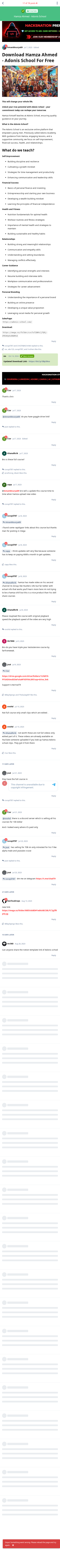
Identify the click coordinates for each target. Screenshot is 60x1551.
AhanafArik (10, 582)
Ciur (7, 671)
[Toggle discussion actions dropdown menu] (57, 3)
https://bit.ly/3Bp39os (39, 361)
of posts (29, 3)
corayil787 (10, 879)
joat (7, 847)
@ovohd (7, 818)
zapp (7, 551)
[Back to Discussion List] (3, 3)
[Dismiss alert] (12, 1545)
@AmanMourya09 (11, 416)
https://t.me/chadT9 (46, 878)
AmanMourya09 (11, 490)
